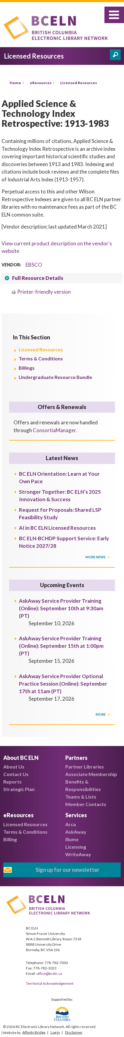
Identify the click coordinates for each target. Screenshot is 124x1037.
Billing (10, 839)
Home (15, 82)
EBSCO (34, 265)
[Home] (57, 29)
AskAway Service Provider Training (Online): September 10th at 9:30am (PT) (61, 608)
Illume (72, 839)
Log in (55, 1032)
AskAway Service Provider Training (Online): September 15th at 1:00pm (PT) (61, 645)
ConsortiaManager (54, 430)
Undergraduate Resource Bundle (55, 377)
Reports (12, 781)
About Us (13, 766)
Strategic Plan (19, 789)
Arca (70, 824)
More (101, 714)
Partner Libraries (84, 766)
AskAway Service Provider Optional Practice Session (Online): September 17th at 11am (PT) (63, 683)
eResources (40, 82)
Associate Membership (91, 774)
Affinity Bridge (33, 1032)
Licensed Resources (78, 82)
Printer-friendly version (44, 292)
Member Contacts (85, 804)
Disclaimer (73, 1032)
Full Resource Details (37, 278)
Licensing (75, 847)
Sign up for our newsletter (67, 869)
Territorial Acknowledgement (49, 983)
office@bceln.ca (49, 973)
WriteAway (78, 854)
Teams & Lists (80, 796)
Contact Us (16, 774)
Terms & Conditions (41, 358)
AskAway (75, 832)
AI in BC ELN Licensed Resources (57, 528)
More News (95, 557)
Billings (27, 368)
